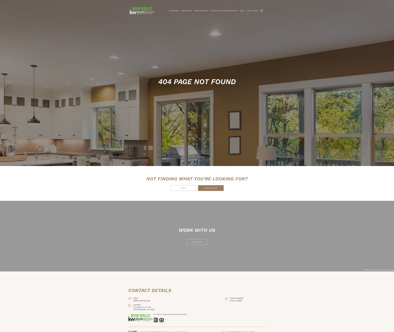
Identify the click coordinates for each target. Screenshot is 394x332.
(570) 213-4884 (236, 301)
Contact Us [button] (197, 242)
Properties (173, 11)
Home (183, 188)
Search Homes (210, 188)
